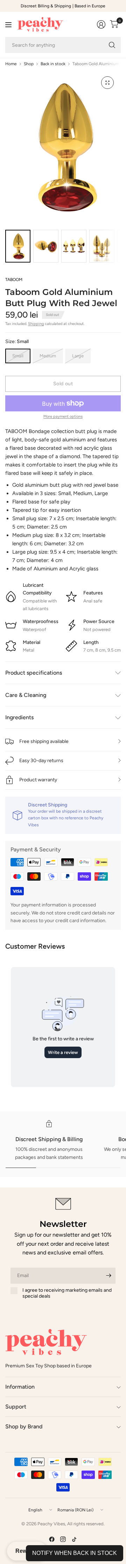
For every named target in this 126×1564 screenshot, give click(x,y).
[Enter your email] (108, 1276)
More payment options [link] (63, 416)
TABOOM (13, 279)
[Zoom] (107, 82)
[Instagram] (63, 1539)
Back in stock (53, 64)
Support (15, 1406)
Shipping (36, 323)
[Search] (112, 45)
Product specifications (33, 672)
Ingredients (19, 717)
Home (11, 64)
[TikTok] (74, 1539)
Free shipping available (44, 741)
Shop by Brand (23, 1426)
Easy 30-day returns (41, 761)
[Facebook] (51, 1539)
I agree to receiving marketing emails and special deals (67, 1293)
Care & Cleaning (25, 695)
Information (20, 1386)
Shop (29, 64)
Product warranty (38, 780)
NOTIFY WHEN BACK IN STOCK (74, 1553)
